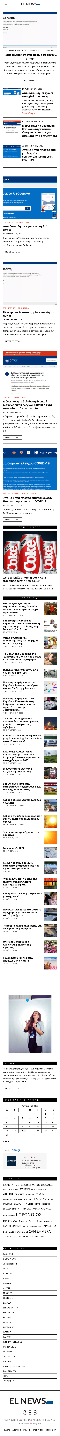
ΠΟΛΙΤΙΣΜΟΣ (21, 1231)
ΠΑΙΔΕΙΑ (25, 1226)
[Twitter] (30, 1412)
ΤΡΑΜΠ (31, 1237)
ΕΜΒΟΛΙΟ (40, 1199)
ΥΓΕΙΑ (38, 1236)
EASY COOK (8, 1254)
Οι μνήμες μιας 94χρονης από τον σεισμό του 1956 (20, 671)
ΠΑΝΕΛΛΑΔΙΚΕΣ (35, 1226)
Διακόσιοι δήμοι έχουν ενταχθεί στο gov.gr (37, 94)
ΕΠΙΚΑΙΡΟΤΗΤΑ (36, 51)
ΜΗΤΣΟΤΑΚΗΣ (46, 1221)
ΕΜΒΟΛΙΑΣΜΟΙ (10, 1199)
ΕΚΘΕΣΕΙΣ (8, 1298)
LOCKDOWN (43, 1185)
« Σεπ (6, 1141)
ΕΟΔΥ (50, 1199)
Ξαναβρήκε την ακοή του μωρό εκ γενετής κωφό (22, 895)
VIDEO (6, 1268)
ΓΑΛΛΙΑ (17, 1190)
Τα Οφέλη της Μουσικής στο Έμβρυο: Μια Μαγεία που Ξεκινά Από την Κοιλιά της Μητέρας (22, 656)
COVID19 (17, 1185)
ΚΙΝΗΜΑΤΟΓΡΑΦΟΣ (13, 1341)
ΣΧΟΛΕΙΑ (8, 1236)
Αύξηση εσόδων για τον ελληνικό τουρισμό (22, 801)
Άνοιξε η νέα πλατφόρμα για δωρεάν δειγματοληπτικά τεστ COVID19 (39, 155)
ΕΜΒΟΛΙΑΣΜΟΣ (26, 1199)
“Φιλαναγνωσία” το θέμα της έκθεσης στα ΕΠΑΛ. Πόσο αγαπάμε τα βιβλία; (20, 881)
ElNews (7, 1430)
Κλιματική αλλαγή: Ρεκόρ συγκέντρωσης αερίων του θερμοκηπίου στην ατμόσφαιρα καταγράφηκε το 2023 (21, 756)
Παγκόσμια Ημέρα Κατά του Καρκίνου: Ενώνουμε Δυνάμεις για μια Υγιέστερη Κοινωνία (20, 685)
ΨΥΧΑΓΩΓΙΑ (8, 1381)
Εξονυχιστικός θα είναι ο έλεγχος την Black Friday (17, 770)
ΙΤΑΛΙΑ (37, 1209)
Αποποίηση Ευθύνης (21, 1430)
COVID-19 (8, 1185)
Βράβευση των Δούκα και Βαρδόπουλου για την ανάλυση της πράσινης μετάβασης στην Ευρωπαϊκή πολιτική (21, 625)
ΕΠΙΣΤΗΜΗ (34, 1203)
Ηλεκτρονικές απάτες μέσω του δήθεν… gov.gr (30, 56)
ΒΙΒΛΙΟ (6, 1278)
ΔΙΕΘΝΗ (8, 1194)
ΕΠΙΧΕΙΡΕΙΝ (46, 1204)
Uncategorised (10, 1263)
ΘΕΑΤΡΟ (31, 1208)
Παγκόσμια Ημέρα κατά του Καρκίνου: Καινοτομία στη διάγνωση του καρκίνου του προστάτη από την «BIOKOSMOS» (19, 704)
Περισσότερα (30, 80)
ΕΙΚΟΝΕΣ (19, 1194)
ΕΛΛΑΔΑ (6, 397)
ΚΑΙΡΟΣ (46, 1208)
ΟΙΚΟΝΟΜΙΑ (51, 51)
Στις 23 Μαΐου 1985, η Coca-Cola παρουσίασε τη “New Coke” (24, 579)
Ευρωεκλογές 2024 (13, 848)
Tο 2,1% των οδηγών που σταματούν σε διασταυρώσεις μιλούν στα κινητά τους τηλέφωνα (21, 723)
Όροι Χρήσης (38, 1430)
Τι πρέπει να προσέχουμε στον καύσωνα (21, 833)
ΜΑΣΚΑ (24, 1221)
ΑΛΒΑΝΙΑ (10, 1190)
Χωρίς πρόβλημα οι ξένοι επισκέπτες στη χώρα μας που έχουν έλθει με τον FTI (21, 865)
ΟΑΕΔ (5, 1226)
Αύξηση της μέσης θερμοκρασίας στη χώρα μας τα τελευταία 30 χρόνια (22, 819)
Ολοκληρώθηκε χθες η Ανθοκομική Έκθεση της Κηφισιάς (17, 944)
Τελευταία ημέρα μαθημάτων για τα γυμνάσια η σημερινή (22, 927)
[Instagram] (35, 1412)
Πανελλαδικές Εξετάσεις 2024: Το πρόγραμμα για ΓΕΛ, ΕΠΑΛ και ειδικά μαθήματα (22, 912)
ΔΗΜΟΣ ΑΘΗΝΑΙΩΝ (38, 1190)
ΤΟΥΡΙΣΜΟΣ (21, 1236)
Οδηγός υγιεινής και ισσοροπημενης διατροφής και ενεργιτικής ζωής (21, 640)
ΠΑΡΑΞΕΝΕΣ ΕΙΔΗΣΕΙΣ (14, 1366)
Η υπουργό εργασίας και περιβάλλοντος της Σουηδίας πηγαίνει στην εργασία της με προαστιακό (20, 608)
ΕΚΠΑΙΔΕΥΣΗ (30, 1194)
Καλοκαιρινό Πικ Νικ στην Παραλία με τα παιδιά (18, 959)
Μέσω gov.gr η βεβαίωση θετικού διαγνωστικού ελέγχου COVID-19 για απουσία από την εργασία (39, 131)
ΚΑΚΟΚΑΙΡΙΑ (9, 1215)
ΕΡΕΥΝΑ (16, 1208)
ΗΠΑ (24, 1208)
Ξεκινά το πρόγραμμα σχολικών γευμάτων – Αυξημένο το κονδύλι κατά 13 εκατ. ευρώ (22, 738)
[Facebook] (25, 1412)
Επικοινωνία (51, 1430)
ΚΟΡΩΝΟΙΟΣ (32, 494)
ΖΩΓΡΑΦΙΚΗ (9, 1327)
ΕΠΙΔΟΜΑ (7, 1204)
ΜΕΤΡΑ (33, 1221)
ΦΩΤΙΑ (43, 1237)
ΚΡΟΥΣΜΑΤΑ (12, 1221)
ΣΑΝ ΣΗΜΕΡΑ (40, 1231)
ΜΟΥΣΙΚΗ (8, 1351)
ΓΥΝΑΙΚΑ (25, 1189)
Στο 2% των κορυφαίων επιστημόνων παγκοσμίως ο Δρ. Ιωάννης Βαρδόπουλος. (22, 786)
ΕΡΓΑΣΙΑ (7, 1208)
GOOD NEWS (8, 222)
